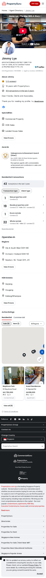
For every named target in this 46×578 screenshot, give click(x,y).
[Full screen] (39, 359)
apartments (22, 504)
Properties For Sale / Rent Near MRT (15, 543)
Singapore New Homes (10, 537)
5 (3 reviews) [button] (11, 81)
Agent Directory (16, 10)
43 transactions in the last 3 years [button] (20, 91)
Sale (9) (6, 323)
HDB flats (30, 504)
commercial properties (36, 506)
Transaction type (10, 191)
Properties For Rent (9, 532)
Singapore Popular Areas (11, 553)
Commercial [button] (19, 317)
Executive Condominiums (10, 506)
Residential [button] (7, 317)
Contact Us (6, 429)
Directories (5, 521)
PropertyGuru (6, 516)
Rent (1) (16, 323)
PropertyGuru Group (9, 425)
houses (22, 506)
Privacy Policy (34, 565)
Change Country (8, 435)
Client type (25, 191)
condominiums (12, 504)
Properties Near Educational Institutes (16, 548)
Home (4, 10)
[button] (39, 101)
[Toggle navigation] (43, 3)
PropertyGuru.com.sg (8, 486)
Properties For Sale (9, 527)
